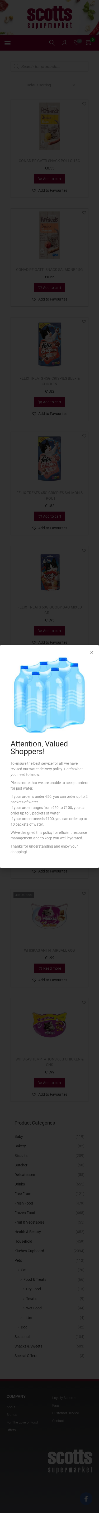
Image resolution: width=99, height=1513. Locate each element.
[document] (49, 756)
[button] (92, 652)
